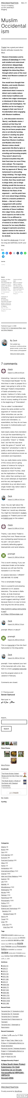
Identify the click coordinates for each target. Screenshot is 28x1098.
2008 (5, 987)
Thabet (3, 47)
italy (13, 943)
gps (20, 940)
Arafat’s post (7, 518)
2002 (5, 1003)
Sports (3, 916)
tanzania (19, 953)
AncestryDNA (7, 1078)
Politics (3, 903)
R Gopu (3, 1043)
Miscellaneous (5, 887)
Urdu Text (5, 924)
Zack (10, 496)
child (6, 937)
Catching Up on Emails (11, 1070)
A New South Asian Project (13, 1064)
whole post (14, 240)
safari (14, 953)
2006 (5, 993)
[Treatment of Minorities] (7, 304)
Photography (5, 900)
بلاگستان (8, 958)
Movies (3, 892)
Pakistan (4, 895)
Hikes (3, 863)
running (10, 953)
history (6, 943)
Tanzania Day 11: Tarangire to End (12, 1011)
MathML (4, 884)
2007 (5, 990)
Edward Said (17, 65)
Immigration (5, 868)
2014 (5, 971)
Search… (4, 718)
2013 (5, 974)
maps (15, 943)
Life (2, 882)
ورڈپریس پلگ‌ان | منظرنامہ (9, 1035)
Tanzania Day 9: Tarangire (9, 1016)
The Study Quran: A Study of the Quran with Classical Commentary (11, 783)
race (16, 949)
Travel (3, 919)
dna (19, 937)
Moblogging (5, 890)
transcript (11, 645)
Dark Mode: (21, 1096)
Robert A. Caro (5, 777)
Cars (2, 852)
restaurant (19, 949)
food (6, 940)
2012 (5, 976)
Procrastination (9, 3)
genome (10, 940)
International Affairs (16, 328)
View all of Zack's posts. (17, 354)
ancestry (11, 935)
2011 (5, 979)
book (3, 937)
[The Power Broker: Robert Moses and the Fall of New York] (24, 774)
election (22, 937)
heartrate (3, 943)
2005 (5, 995)
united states (18, 956)
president (11, 949)
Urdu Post (6, 927)
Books (3, 849)
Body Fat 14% (11, 1056)
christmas (9, 937)
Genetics (5, 911)
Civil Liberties (5, 855)
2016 (5, 968)
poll (8, 949)
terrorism (23, 953)
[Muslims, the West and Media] (7, 286)
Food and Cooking (7, 860)
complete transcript (19, 669)
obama (3, 946)
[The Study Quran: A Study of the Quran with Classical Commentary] (24, 782)
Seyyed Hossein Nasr (7, 787)
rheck (10, 369)
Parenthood (5, 898)
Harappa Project (8, 914)
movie (20, 943)
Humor (3, 865)
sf (16, 953)
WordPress (18, 1091)
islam (10, 943)
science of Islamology (10, 60)
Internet (3, 874)
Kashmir (4, 879)
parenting (14, 946)
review (4, 952)
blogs (23, 935)
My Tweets (4, 798)
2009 (5, 984)
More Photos (5, 765)
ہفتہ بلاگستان (3, 958)
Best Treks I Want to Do (14, 1040)
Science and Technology (9, 908)
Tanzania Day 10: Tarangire (10, 1014)
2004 (6, 998)
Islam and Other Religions (9, 876)
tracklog (6, 956)
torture (2, 956)
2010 (5, 982)
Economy (4, 858)
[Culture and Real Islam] (19, 286)
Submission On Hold (10, 1067)
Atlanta (3, 847)
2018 (5, 966)
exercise (3, 940)
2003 (6, 1001)
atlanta (16, 935)
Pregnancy (4, 906)
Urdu (2, 922)
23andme (4, 935)
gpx (22, 940)
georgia (16, 940)
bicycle (19, 935)
